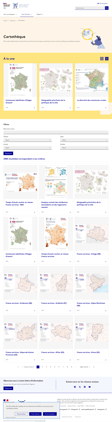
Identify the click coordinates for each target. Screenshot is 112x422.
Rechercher (106, 8)
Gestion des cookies (67, 417)
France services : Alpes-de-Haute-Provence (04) (20, 353)
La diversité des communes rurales (91, 100)
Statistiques (78, 417)
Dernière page (93, 367)
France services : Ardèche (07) (54, 303)
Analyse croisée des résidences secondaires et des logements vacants (54, 205)
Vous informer (26, 14)
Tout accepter (50, 414)
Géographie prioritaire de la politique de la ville (53, 101)
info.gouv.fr (74, 409)
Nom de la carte (9, 129)
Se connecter (103, 3)
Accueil (5, 20)
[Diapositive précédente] (102, 58)
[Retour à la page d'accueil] (21, 6)
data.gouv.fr (101, 409)
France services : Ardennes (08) (19, 303)
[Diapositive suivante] (106, 58)
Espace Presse (72, 406)
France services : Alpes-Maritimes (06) (91, 304)
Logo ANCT (80, 406)
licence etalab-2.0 (39, 420)
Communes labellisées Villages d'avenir (19, 101)
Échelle (62, 144)
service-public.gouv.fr (87, 409)
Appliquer (8, 153)
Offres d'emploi (90, 406)
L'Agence (39, 14)
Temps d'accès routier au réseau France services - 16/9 (19, 203)
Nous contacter (61, 406)
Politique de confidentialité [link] (11, 417)
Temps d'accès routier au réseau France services (55, 255)
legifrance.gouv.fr (62, 409)
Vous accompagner (9, 14)
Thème (6, 137)
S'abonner (8, 388)
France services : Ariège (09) (89, 254)
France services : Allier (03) (52, 352)
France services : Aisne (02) (88, 352)
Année (6, 144)
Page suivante (84, 367)
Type (62, 137)
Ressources (12, 20)
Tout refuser (35, 414)
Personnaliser (21, 414)
